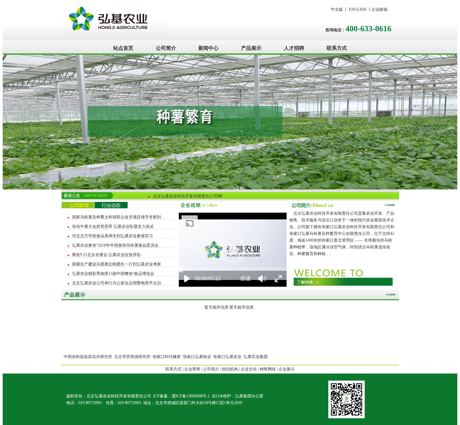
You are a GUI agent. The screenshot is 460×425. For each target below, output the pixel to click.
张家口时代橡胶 (167, 356)
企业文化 (249, 369)
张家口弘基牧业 (197, 356)
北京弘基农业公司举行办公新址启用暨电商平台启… (118, 283)
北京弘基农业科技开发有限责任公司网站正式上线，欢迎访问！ (206, 195)
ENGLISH (357, 9)
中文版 (337, 9)
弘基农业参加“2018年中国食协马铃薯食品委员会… (117, 245)
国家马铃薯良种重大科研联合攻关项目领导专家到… (118, 217)
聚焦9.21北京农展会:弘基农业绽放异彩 (106, 254)
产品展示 (251, 48)
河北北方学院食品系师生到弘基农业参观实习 (112, 236)
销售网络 (268, 369)
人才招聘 (294, 48)
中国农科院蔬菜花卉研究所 (88, 356)
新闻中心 (208, 48)
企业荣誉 (192, 369)
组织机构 (230, 369)
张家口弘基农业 (227, 356)
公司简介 (166, 48)
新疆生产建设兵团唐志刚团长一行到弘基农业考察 (116, 264)
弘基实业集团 (255, 356)
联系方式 (337, 48)
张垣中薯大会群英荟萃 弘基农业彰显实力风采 (113, 226)
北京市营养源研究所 (132, 356)
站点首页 (123, 48)
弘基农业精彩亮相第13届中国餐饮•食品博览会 (113, 273)
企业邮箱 (379, 9)
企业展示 (286, 369)
